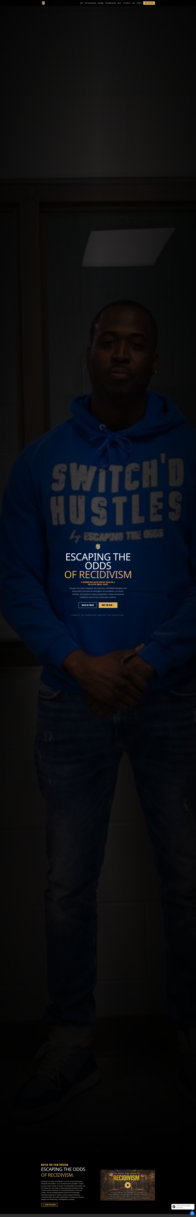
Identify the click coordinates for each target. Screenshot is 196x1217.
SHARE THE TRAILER (50, 1205)
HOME (81, 3)
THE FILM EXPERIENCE (90, 3)
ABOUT (119, 3)
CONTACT (139, 3)
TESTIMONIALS (126, 3)
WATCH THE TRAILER (88, 605)
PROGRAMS (100, 3)
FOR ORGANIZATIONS (110, 3)
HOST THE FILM (149, 3)
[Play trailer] (128, 1185)
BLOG (133, 3)
